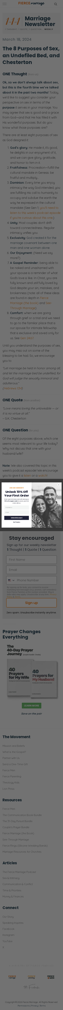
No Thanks (16, 522)
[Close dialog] (58, 485)
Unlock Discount (16, 518)
